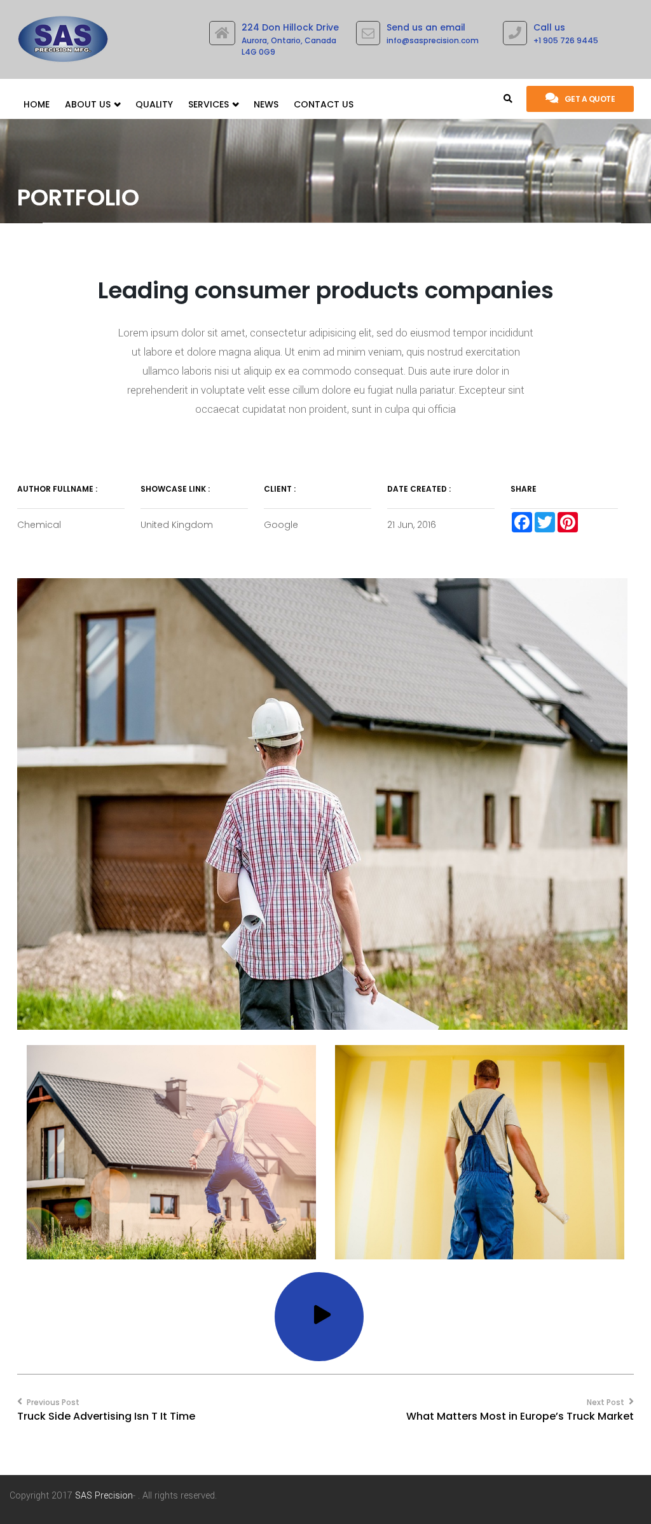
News (266, 104)
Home (37, 104)
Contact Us (323, 104)
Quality (154, 104)
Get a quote (590, 99)
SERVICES (209, 104)
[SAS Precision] (63, 36)
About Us (89, 104)
